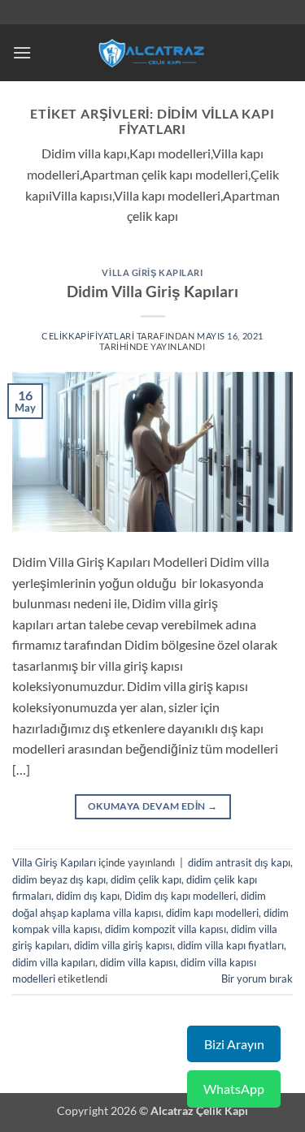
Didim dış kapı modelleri (180, 895)
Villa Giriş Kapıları (152, 272)
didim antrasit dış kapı (239, 862)
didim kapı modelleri (212, 912)
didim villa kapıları (53, 962)
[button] (22, 52)
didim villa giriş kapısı (123, 945)
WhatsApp (233, 1088)
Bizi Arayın (234, 1044)
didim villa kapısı (138, 962)
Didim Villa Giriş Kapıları (152, 291)
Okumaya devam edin (152, 806)
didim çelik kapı (146, 879)
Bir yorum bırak (257, 978)
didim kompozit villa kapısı (165, 928)
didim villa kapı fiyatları (230, 945)
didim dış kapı (88, 895)
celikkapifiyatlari (87, 336)
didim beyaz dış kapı (59, 879)
